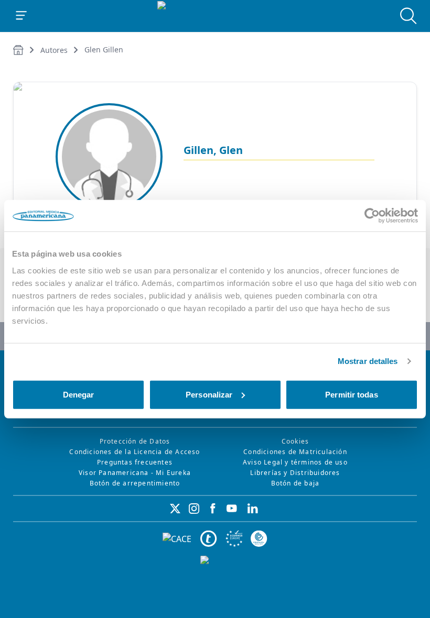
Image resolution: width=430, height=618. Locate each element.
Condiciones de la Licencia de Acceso (134, 451)
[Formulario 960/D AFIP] (215, 579)
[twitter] (175, 508)
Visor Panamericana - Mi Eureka (135, 472)
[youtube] (232, 508)
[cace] (177, 539)
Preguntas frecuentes (135, 462)
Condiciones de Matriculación (295, 451)
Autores (54, 50)
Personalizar (209, 394)
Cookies (295, 441)
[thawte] (208, 539)
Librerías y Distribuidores (295, 472)
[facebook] (213, 508)
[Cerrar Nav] (21, 15)
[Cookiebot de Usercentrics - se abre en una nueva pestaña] (372, 216)
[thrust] (259, 539)
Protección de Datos (135, 441)
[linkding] (253, 508)
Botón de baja (295, 483)
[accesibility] (233, 539)
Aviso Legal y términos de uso (295, 462)
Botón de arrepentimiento (135, 483)
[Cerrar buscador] (408, 15)
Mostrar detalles (368, 361)
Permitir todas (351, 394)
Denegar (78, 394)
